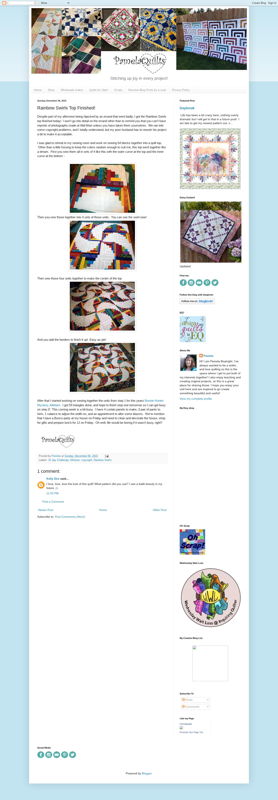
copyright (86, 460)
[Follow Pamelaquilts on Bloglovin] (197, 303)
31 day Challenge (58, 460)
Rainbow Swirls (103, 460)
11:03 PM (52, 493)
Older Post (159, 510)
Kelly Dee (52, 478)
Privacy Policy (181, 90)
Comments (192, 706)
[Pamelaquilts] (181, 728)
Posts (189, 699)
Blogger (147, 773)
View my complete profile (196, 398)
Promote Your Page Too (191, 732)
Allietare (75, 460)
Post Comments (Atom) (70, 516)
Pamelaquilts (186, 724)
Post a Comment (53, 501)
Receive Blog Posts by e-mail (147, 90)
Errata (118, 90)
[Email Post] (106, 456)
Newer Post (45, 510)
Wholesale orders (72, 90)
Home (38, 90)
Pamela (208, 355)
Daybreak (187, 108)
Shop (51, 90)
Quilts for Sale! (98, 90)
